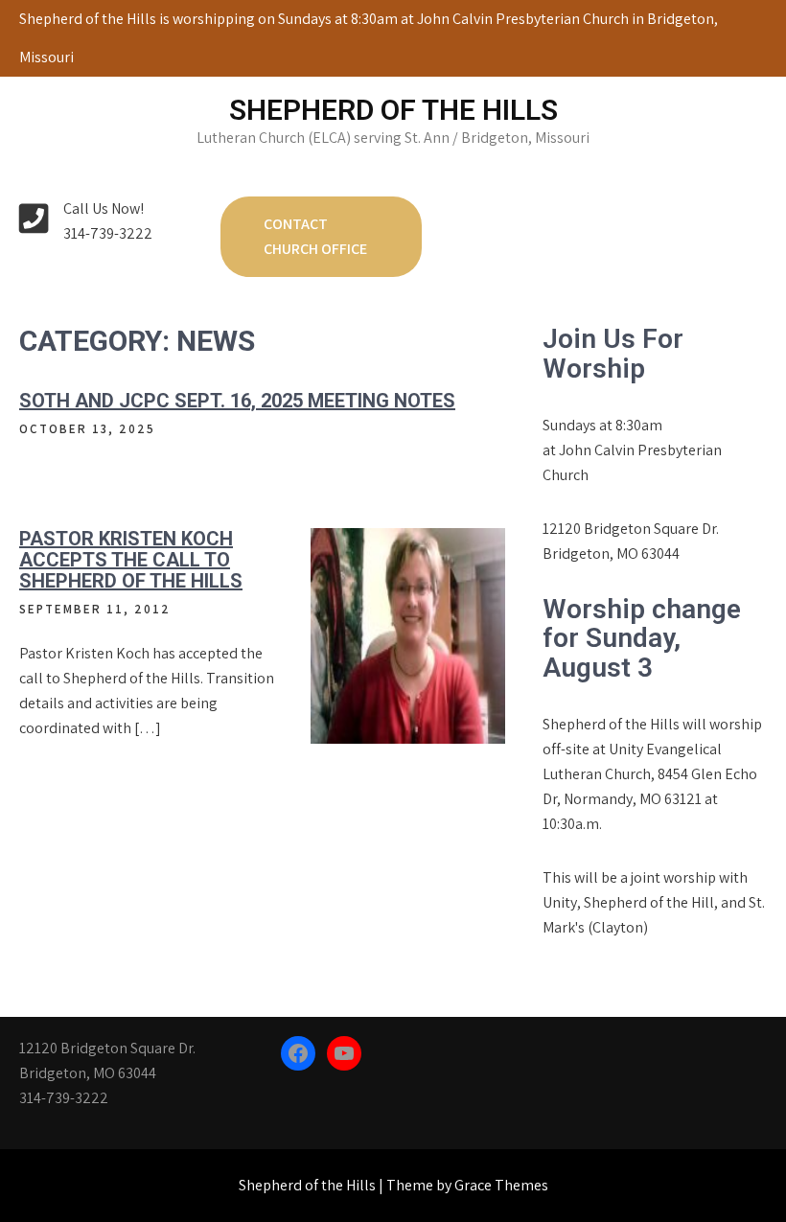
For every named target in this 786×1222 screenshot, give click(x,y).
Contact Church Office (315, 236)
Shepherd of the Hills (393, 110)
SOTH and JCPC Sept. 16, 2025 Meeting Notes (237, 400)
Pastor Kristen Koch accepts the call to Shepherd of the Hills (131, 559)
